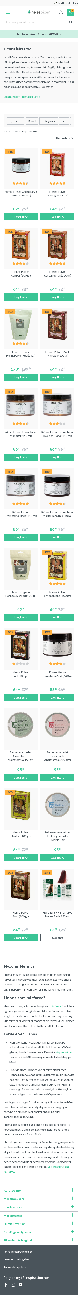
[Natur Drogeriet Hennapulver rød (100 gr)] (20, 565)
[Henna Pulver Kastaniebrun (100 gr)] (57, 244)
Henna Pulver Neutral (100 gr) (21, 834)
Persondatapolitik (15, 1267)
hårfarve (56, 1006)
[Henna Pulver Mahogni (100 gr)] (57, 164)
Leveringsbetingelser (17, 1259)
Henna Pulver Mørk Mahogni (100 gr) (57, 353)
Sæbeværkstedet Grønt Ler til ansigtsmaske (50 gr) (21, 755)
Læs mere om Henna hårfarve (22, 96)
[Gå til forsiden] (39, 12)
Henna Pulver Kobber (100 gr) (21, 273)
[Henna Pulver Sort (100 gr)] (20, 645)
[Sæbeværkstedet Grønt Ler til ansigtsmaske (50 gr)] (20, 725)
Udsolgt (57, 937)
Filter (17, 121)
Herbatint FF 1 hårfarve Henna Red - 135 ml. (57, 914)
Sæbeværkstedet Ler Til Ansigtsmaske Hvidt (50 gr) (57, 835)
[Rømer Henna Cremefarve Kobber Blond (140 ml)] (57, 404)
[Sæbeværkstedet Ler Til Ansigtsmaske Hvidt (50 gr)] (57, 805)
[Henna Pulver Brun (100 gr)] (20, 885)
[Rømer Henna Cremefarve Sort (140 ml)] (57, 645)
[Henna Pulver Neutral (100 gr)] (20, 805)
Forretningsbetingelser (18, 1251)
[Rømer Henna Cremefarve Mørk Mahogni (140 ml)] (57, 484)
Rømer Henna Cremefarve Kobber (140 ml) (20, 193)
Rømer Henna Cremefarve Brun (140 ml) (21, 513)
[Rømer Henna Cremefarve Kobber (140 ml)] (20, 164)
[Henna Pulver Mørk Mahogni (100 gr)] (57, 324)
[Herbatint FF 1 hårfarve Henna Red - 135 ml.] (57, 885)
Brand (32, 121)
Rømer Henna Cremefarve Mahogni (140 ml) (20, 433)
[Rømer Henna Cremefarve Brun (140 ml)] (20, 484)
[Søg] (70, 22)
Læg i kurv (21, 216)
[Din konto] (61, 12)
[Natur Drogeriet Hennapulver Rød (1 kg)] (20, 324)
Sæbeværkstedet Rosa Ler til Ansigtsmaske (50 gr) (57, 755)
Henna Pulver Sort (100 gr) (20, 674)
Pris (63, 121)
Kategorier (48, 121)
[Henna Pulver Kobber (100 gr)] (20, 244)
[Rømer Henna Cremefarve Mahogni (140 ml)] (20, 404)
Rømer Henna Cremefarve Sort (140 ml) (57, 674)
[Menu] (8, 12)
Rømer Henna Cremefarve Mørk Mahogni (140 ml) (57, 513)
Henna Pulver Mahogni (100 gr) (57, 193)
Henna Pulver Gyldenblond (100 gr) (57, 594)
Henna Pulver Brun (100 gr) (20, 914)
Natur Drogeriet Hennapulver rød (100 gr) (20, 594)
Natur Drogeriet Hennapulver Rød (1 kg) (20, 353)
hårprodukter (64, 1052)
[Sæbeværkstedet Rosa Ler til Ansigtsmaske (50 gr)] (57, 725)
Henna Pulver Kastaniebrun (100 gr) (57, 273)
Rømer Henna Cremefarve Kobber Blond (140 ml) (57, 433)
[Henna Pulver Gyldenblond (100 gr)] (57, 565)
